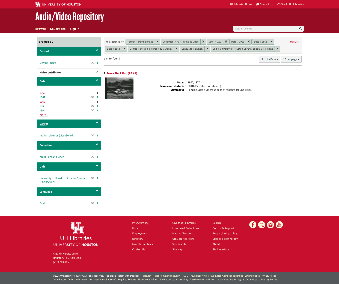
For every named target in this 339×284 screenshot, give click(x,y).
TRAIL (185, 276)
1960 (42, 93)
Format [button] (44, 51)
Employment (139, 233)
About (216, 244)
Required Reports (127, 279)
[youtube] (279, 224)
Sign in (74, 29)
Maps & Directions (183, 233)
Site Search (179, 244)
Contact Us (138, 249)
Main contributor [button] (50, 72)
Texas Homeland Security (166, 276)
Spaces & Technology (225, 239)
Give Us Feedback (142, 244)
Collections (58, 29)
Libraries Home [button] (243, 4)
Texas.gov (146, 276)
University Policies (268, 279)
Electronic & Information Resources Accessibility (163, 279)
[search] (300, 29)
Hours (135, 228)
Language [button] (46, 192)
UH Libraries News (183, 239)
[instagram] (270, 224)
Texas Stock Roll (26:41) (122, 73)
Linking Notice (252, 276)
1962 (42, 102)
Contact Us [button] (266, 4)
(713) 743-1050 (61, 262)
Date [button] (42, 81)
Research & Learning (225, 233)
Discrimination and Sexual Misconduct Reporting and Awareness (223, 279)
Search (217, 223)
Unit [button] (42, 167)
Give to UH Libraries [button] (292, 4)
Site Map (177, 249)
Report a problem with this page (122, 276)
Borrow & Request (223, 228)
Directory (137, 239)
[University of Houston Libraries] (76, 233)
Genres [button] (44, 124)
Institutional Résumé (105, 279)
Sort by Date (268, 59)
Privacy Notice (268, 276)
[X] (261, 224)
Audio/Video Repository (69, 16)
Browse (40, 29)
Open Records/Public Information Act (72, 279)
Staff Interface (221, 249)
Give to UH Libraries (184, 223)
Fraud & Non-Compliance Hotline (225, 276)
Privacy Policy (140, 223)
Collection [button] (46, 145)
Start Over (294, 41)
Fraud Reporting (198, 276)
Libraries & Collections (185, 228)
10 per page (290, 59)
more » (44, 115)
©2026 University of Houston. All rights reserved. (78, 276)
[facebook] (252, 224)
